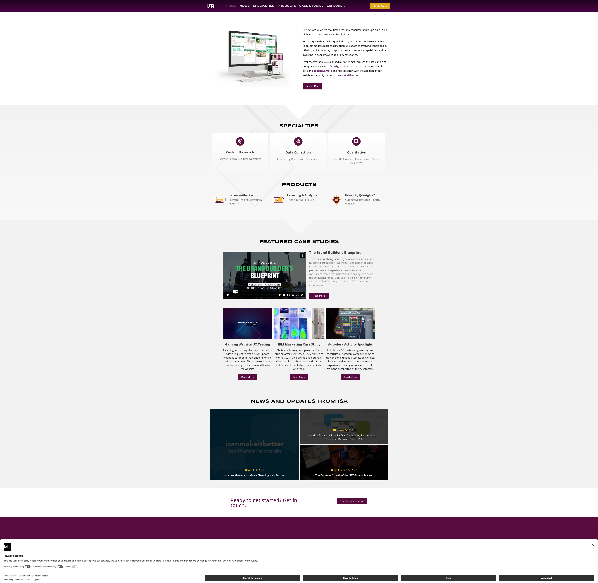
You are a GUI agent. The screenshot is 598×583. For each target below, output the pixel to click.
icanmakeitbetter (347, 75)
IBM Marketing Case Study (299, 344)
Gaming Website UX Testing (247, 344)
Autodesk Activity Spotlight (350, 344)
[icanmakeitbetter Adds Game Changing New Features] (254, 444)
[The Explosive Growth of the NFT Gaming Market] (344, 462)
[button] (336, 6)
